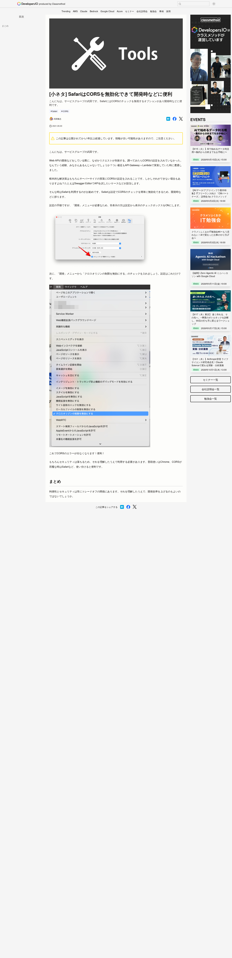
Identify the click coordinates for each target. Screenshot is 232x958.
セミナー (129, 11)
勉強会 (153, 11)
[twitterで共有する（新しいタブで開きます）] (181, 119)
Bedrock (94, 11)
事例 (161, 11)
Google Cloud (107, 11)
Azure (120, 11)
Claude (83, 11)
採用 (168, 11)
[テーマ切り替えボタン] (214, 4)
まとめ (5, 25)
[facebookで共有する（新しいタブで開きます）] (174, 119)
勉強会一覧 (210, 398)
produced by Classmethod (52, 3)
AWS (75, 11)
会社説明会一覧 (210, 389)
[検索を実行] (180, 4)
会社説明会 (142, 11)
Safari (54, 111)
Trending (66, 11)
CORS (65, 111)
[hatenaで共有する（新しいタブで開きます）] (168, 119)
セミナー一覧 (210, 379)
